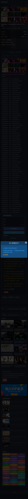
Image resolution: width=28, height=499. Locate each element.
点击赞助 (5, 254)
